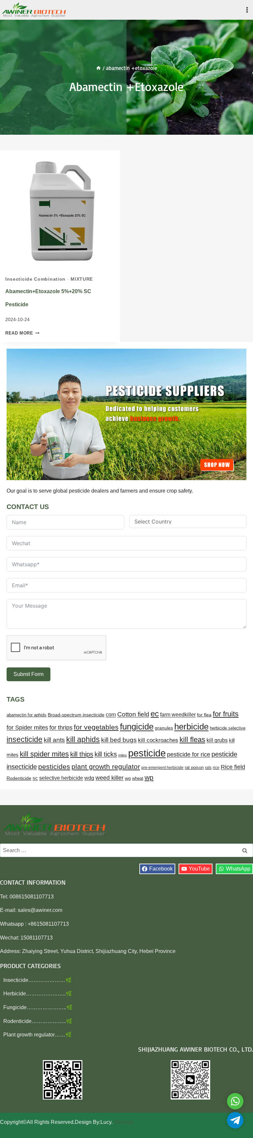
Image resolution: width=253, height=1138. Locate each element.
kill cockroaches (158, 740)
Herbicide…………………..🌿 (37, 993)
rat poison (194, 767)
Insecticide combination (35, 279)
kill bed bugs (119, 739)
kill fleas (192, 739)
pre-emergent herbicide (162, 767)
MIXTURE (81, 279)
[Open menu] (247, 10)
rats (208, 767)
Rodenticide (19, 778)
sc (35, 778)
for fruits (226, 714)
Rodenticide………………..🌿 (37, 1021)
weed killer (110, 777)
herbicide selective (227, 728)
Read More (22, 333)
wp (149, 777)
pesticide (147, 753)
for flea (204, 714)
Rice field (233, 767)
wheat (137, 778)
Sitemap (123, 1122)
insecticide (24, 739)
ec (155, 713)
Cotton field (133, 714)
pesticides (54, 766)
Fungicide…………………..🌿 (38, 1007)
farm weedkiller (178, 714)
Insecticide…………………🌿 (37, 980)
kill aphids (83, 739)
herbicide (191, 726)
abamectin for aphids (26, 714)
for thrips (60, 727)
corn (111, 714)
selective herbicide (61, 778)
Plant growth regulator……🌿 (37, 1034)
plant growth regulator (105, 766)
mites (122, 755)
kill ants (54, 739)
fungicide (137, 726)
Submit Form (28, 674)
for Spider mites (27, 727)
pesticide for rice (188, 754)
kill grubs (217, 740)
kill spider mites (44, 754)
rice (216, 767)
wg (128, 778)
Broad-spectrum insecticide (76, 714)
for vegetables (96, 727)
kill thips (81, 754)
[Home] (98, 68)
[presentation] (60, 210)
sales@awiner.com (40, 910)
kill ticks (106, 754)
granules (164, 728)
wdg (89, 778)
